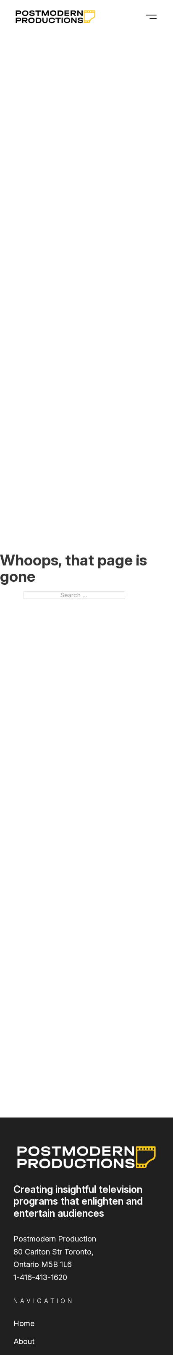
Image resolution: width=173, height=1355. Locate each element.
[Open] (151, 16)
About (23, 1341)
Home (23, 1323)
